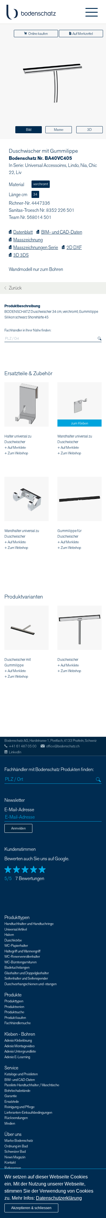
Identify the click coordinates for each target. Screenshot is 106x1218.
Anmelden (18, 828)
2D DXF (74, 248)
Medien (9, 1123)
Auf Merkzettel (82, 33)
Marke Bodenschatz (18, 1140)
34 (35, 194)
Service (11, 1068)
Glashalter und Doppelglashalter (26, 973)
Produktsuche (14, 1012)
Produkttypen (16, 917)
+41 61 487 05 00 (23, 746)
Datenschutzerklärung (59, 1198)
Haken (9, 934)
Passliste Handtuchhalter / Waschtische (31, 1085)
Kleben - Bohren (19, 1034)
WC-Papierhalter (16, 945)
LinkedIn (15, 752)
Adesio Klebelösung (18, 1040)
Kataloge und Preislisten (21, 1074)
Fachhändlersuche (17, 1023)
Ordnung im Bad (16, 1146)
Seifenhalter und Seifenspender (26, 978)
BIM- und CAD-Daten (61, 232)
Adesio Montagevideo (19, 1046)
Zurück (14, 288)
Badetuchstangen (16, 967)
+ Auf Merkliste (15, 447)
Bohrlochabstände (17, 1090)
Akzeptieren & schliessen (31, 1208)
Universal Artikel (15, 929)
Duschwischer (67, 659)
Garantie (10, 1096)
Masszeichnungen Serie (35, 248)
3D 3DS (21, 255)
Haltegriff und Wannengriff (22, 951)
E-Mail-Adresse (19, 810)
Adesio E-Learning (17, 1057)
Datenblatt (23, 232)
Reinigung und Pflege (19, 1107)
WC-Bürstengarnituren (20, 962)
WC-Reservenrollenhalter (22, 956)
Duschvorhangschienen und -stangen (30, 984)
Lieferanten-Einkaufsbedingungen (28, 1112)
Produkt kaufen (15, 1017)
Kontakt (10, 1162)
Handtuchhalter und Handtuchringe (29, 923)
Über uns (12, 1134)
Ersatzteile (11, 1101)
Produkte (12, 995)
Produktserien (14, 1006)
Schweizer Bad (15, 1151)
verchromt (40, 184)
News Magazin (14, 1157)
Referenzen (12, 1168)
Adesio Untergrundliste (20, 1051)
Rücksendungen (16, 1117)
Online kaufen (38, 33)
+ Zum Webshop (16, 453)
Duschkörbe (13, 940)
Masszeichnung (28, 240)
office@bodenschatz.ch (63, 746)
